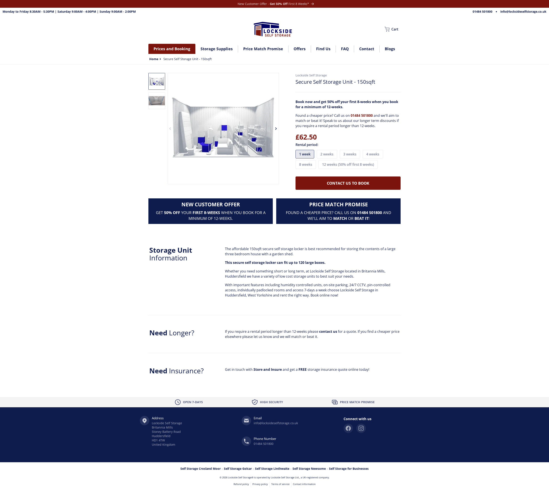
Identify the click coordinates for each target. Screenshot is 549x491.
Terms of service (280, 484)
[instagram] (361, 428)
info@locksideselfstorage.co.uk (523, 11)
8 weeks (305, 164)
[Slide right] (276, 129)
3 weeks (349, 154)
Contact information (304, 484)
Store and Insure (267, 369)
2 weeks (326, 154)
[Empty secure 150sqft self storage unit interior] (156, 100)
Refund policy (241, 484)
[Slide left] (170, 129)
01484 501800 (482, 11)
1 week (305, 154)
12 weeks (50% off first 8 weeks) (348, 164)
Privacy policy (260, 484)
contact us (328, 331)
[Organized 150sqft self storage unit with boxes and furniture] (156, 81)
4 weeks (372, 154)
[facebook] (348, 428)
